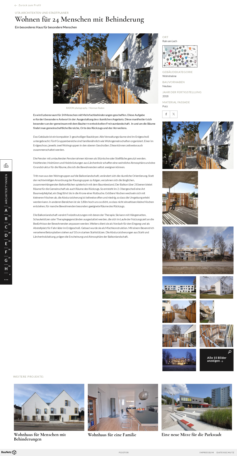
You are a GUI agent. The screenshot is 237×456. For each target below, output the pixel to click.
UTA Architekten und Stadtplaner (42, 12)
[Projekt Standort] (180, 56)
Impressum (207, 452)
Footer (124, 452)
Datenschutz (225, 452)
